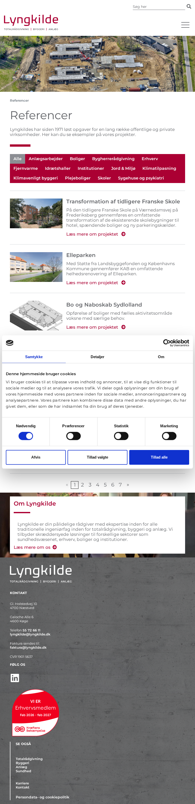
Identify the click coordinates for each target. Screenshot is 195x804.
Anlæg (21, 767)
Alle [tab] (17, 158)
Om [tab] (161, 357)
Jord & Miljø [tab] (123, 168)
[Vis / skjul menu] (185, 25)
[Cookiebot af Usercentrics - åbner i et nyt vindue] (167, 343)
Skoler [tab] (104, 178)
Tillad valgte (97, 457)
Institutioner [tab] (91, 168)
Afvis (35, 457)
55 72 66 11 (31, 630)
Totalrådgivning (29, 759)
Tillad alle (159, 457)
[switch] (73, 436)
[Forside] (90, 22)
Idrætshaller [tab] (58, 168)
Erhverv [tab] (150, 158)
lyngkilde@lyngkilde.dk (30, 634)
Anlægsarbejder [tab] (46, 158)
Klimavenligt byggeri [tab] (35, 178)
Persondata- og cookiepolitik (42, 797)
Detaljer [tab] (98, 357)
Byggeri (22, 763)
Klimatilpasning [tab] (159, 168)
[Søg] (189, 6)
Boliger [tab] (77, 158)
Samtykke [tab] (34, 357)
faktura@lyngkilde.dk (28, 647)
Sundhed (23, 771)
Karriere (22, 783)
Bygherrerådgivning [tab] (113, 158)
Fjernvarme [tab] (25, 168)
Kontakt (22, 787)
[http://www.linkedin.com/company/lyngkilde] (97, 678)
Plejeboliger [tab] (78, 178)
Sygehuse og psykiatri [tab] (141, 178)
